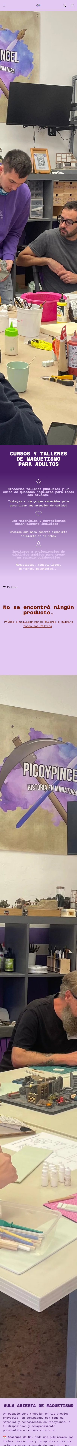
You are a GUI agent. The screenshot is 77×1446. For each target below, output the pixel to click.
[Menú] (4, 5)
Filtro (12, 587)
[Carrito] (72, 5)
